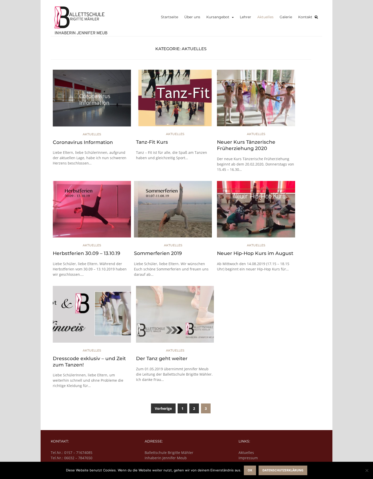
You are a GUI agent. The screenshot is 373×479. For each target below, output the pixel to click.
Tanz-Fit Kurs (152, 142)
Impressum (248, 457)
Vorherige (163, 408)
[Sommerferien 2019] (173, 211)
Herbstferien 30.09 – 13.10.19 (86, 253)
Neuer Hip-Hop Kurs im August (255, 253)
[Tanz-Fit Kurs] (175, 100)
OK (250, 470)
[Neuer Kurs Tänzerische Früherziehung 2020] (256, 100)
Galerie (286, 17)
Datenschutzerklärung (282, 470)
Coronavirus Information (83, 142)
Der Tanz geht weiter (162, 358)
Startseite (169, 17)
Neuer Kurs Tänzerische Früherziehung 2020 (246, 145)
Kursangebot (217, 17)
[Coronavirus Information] (92, 100)
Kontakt (305, 17)
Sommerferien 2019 (158, 253)
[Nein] (366, 470)
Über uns (192, 17)
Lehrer (245, 17)
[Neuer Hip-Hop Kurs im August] (256, 211)
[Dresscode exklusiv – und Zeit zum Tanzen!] (92, 316)
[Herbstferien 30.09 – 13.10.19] (92, 211)
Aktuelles (265, 17)
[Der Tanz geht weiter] (175, 316)
